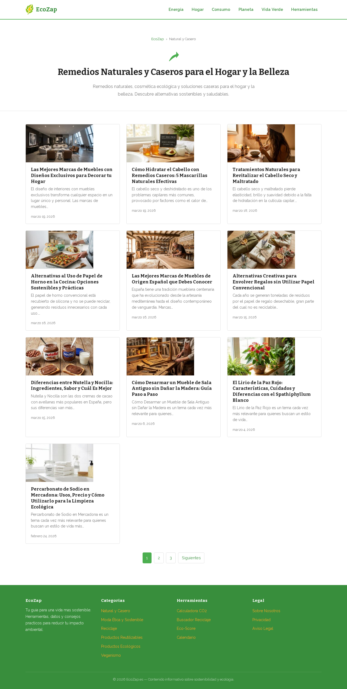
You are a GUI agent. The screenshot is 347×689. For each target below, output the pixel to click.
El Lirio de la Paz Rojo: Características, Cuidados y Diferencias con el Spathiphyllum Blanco (272, 391)
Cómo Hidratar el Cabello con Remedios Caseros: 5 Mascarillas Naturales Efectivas (169, 175)
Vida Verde (272, 9)
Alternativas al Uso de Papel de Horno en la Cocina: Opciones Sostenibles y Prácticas (66, 281)
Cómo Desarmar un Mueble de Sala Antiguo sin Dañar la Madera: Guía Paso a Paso (172, 388)
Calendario (186, 637)
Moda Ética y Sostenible (122, 620)
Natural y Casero (115, 611)
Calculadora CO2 (192, 611)
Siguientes (191, 557)
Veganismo (111, 655)
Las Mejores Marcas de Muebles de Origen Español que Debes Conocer (172, 279)
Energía (176, 9)
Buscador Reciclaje (194, 620)
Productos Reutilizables (122, 637)
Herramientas (304, 9)
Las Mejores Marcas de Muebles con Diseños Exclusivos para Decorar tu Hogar (72, 175)
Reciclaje (109, 628)
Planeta (246, 9)
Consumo (221, 9)
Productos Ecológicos (120, 646)
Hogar (198, 9)
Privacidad (261, 620)
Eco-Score (186, 628)
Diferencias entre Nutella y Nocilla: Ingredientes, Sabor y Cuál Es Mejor (72, 385)
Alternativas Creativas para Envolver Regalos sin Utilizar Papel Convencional (273, 281)
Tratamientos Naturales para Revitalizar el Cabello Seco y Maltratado (266, 175)
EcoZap (157, 39)
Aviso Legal (262, 628)
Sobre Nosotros (266, 611)
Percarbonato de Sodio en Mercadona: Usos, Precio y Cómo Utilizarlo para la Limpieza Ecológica (67, 497)
